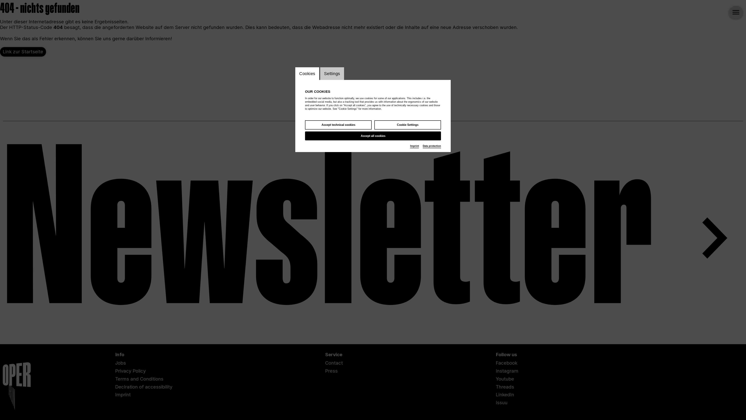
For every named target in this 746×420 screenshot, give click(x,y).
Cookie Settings (407, 124)
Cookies (307, 73)
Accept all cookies (373, 135)
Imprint (414, 145)
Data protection (432, 145)
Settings (332, 73)
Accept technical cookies (338, 124)
